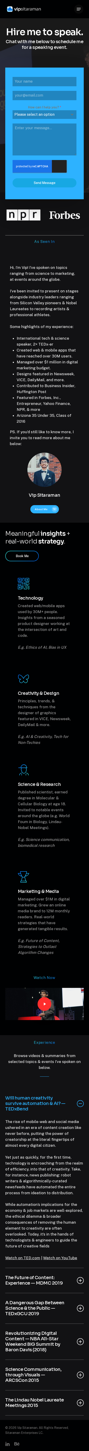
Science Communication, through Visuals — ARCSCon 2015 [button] (33, 1375)
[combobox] (44, 114)
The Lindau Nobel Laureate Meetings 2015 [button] (34, 1402)
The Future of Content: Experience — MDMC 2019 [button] (34, 1280)
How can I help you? (44, 107)
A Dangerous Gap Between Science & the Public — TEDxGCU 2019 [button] (34, 1308)
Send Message (44, 183)
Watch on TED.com (22, 1258)
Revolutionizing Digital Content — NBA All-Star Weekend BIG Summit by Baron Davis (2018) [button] (32, 1341)
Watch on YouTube (60, 1258)
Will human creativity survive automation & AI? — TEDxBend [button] (35, 1103)
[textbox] (40, 114)
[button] (78, 9)
